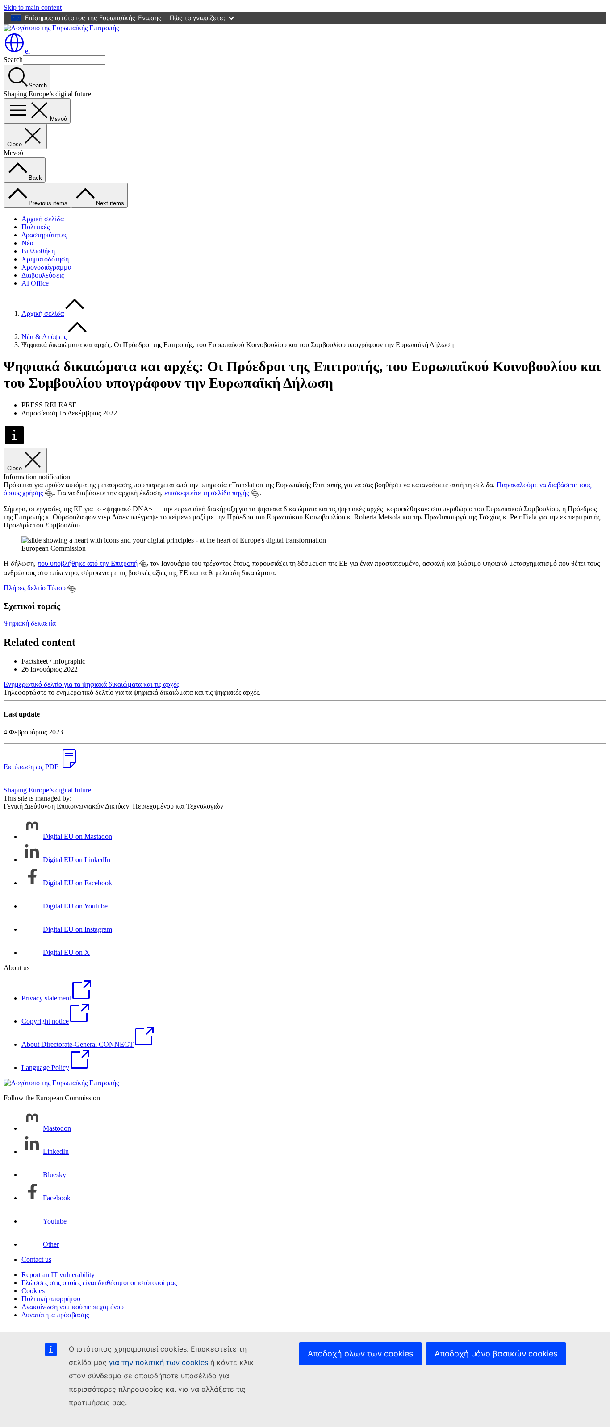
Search (13, 59)
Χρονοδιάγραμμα (46, 267)
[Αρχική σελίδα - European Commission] (61, 28)
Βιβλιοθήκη (38, 251)
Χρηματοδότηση (45, 259)
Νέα (27, 243)
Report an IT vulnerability (58, 1274)
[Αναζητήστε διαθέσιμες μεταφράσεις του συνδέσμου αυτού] (49, 493)
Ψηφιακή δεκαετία (30, 623)
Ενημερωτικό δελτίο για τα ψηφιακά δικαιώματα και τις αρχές (91, 684)
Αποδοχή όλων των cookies (360, 1353)
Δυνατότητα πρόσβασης (55, 1315)
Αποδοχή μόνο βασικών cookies (496, 1353)
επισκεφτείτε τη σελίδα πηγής (206, 493)
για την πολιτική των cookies (158, 1362)
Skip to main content (33, 7)
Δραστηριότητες (44, 235)
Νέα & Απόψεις (44, 336)
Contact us (36, 1259)
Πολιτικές (35, 227)
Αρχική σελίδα (42, 219)
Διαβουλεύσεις (42, 275)
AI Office (35, 283)
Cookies (33, 1290)
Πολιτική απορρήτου (50, 1299)
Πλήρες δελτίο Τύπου (35, 588)
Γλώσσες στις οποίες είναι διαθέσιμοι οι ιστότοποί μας (99, 1282)
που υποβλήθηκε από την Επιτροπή (88, 563)
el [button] (27, 51)
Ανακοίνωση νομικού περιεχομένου (72, 1307)
